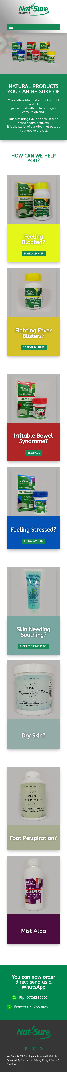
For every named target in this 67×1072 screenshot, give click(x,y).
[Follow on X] (33, 1049)
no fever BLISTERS (33, 347)
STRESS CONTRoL (33, 541)
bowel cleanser (33, 253)
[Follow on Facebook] (25, 1049)
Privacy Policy (41, 1060)
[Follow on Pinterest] (41, 1049)
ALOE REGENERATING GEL (33, 646)
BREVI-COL (34, 452)
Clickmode (26, 1060)
